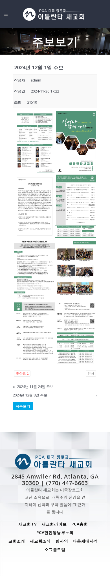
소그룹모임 (55, 549)
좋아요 (22, 374)
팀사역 (62, 541)
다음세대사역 (85, 541)
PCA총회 (79, 524)
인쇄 (90, 374)
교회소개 (16, 541)
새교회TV (28, 524)
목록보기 (23, 406)
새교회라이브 (54, 524)
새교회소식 (40, 541)
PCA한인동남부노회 (55, 532)
